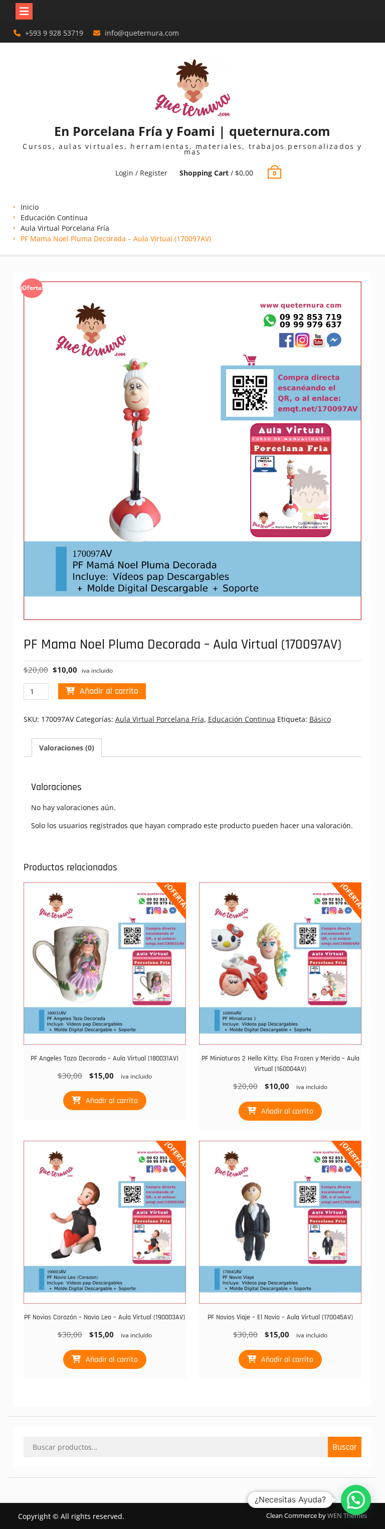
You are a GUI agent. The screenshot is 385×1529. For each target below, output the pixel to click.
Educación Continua (54, 217)
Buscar (344, 1447)
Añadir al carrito (109, 691)
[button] (356, 1500)
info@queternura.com (142, 33)
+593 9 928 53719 (54, 33)
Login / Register (141, 173)
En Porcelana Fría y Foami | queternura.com (192, 130)
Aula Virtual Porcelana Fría (65, 228)
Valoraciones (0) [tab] (66, 747)
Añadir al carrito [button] (112, 1101)
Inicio (30, 207)
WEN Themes (347, 1515)
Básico (320, 719)
